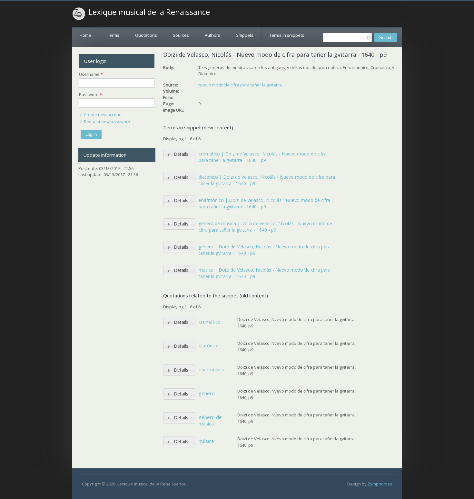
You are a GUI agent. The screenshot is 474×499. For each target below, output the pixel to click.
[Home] (79, 14)
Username (91, 74)
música (206, 441)
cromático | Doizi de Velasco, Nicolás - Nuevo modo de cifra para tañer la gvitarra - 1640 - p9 (262, 157)
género (207, 393)
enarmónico (211, 369)
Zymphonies (380, 484)
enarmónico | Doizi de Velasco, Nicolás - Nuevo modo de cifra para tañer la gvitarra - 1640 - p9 (264, 203)
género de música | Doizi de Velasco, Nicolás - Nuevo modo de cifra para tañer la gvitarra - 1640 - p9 (265, 226)
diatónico (209, 345)
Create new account (103, 114)
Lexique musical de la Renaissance (149, 12)
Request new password (107, 122)
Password (90, 94)
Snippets (244, 35)
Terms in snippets (286, 35)
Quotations (146, 35)
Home (85, 35)
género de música (210, 420)
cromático (210, 321)
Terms (113, 35)
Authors (212, 35)
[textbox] (347, 37)
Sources (181, 35)
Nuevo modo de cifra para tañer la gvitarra (240, 85)
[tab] (179, 154)
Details (181, 154)
